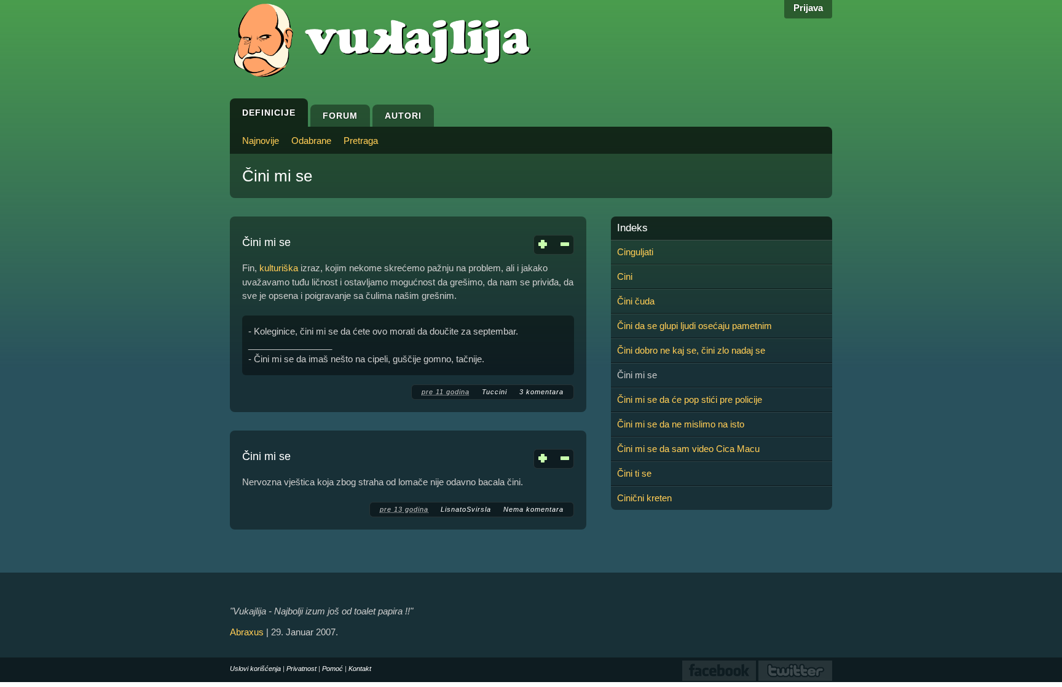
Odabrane (311, 140)
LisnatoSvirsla (466, 509)
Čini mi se (266, 242)
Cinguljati (635, 252)
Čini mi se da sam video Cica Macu (688, 448)
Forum (340, 116)
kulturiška (278, 268)
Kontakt (359, 668)
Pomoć (332, 668)
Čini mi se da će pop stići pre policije (689, 399)
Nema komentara (533, 509)
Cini (624, 276)
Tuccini (494, 391)
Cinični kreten (644, 498)
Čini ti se (634, 473)
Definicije (269, 112)
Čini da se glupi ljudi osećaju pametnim (694, 325)
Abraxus (247, 632)
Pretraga (361, 140)
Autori (403, 116)
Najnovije (260, 140)
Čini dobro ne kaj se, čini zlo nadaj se (691, 350)
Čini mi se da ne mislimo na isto (680, 424)
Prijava (808, 7)
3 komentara (541, 391)
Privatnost (301, 668)
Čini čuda (636, 301)
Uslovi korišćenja (255, 668)
